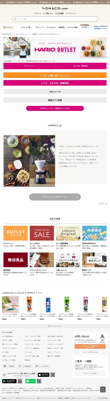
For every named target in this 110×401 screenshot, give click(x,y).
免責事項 (67, 398)
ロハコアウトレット (22, 34)
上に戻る (101, 203)
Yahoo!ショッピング (8, 398)
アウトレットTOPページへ (55, 197)
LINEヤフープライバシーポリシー (25, 398)
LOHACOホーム (7, 34)
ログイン (105, 28)
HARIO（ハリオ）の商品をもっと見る (61, 108)
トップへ (103, 389)
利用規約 (60, 398)
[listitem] (13, 336)
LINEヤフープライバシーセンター (46, 398)
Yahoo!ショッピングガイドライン (81, 398)
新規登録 (97, 28)
